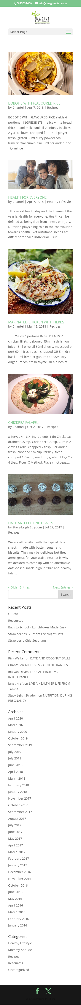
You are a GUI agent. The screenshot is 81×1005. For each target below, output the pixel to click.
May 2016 (15, 899)
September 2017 (20, 812)
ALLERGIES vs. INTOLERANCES (46, 665)
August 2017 (17, 818)
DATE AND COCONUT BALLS (30, 523)
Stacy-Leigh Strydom (27, 527)
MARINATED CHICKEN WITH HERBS (36, 322)
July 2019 (14, 752)
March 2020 (16, 725)
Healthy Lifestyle (59, 202)
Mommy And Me (20, 950)
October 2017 (18, 805)
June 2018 (15, 765)
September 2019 (20, 745)
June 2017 (15, 832)
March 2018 (16, 778)
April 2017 (15, 845)
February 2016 (18, 919)
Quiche (13, 614)
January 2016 (17, 925)
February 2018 (18, 785)
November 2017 (19, 798)
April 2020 (15, 718)
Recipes (52, 107)
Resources (15, 620)
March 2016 (16, 912)
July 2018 (14, 758)
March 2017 (16, 852)
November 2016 (19, 879)
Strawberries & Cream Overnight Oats (35, 634)
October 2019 (18, 738)
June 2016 (15, 892)
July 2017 (14, 825)
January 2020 (17, 732)
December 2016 (19, 872)
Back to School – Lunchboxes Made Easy (37, 627)
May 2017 (15, 838)
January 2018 (17, 792)
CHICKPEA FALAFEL (23, 422)
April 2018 (15, 772)
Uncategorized (18, 970)
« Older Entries (19, 587)
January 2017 (17, 865)
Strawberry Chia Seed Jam (27, 640)
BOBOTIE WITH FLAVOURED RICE (34, 103)
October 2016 (18, 885)
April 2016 (15, 905)
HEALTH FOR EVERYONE (27, 197)
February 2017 (18, 858)
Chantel (18, 107)
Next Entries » (63, 587)
